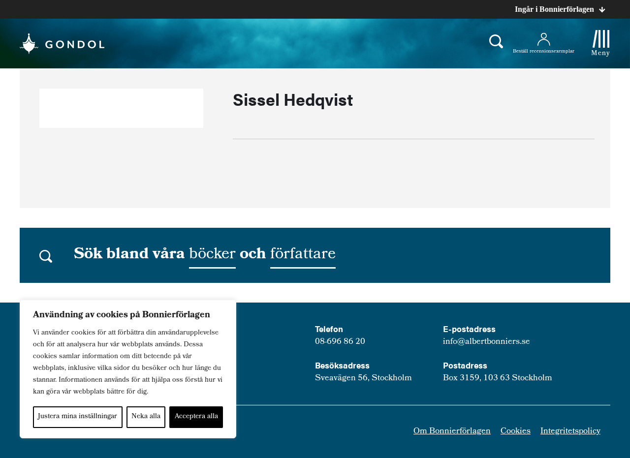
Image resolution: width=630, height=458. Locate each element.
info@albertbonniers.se (486, 342)
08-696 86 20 (340, 342)
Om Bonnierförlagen (452, 431)
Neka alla (145, 417)
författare (303, 255)
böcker (212, 255)
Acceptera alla (196, 417)
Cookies (516, 431)
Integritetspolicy (570, 431)
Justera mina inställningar (77, 417)
